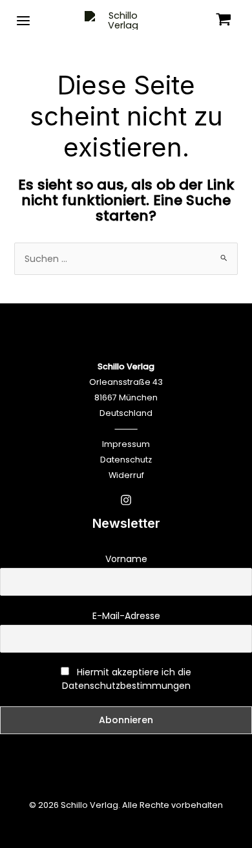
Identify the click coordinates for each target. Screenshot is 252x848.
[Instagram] (126, 500)
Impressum (126, 444)
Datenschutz (126, 459)
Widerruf (126, 475)
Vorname (126, 558)
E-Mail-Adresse (126, 615)
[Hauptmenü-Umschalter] (23, 20)
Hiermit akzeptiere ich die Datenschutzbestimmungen (126, 679)
